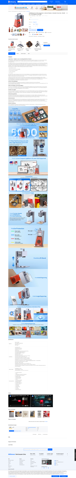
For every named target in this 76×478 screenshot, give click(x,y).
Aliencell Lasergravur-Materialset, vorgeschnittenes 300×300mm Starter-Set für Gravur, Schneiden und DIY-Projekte (29, 49)
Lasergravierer (28, 11)
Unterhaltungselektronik (14, 11)
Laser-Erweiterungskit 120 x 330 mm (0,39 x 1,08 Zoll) (20, 49)
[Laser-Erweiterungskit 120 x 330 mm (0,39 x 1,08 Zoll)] (20, 44)
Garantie (9, 463)
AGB (31, 460)
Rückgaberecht (32, 461)
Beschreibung (12, 53)
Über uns (9, 461)
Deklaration (31, 463)
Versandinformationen (22, 460)
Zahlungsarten (21, 461)
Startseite (9, 11)
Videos (17, 53)
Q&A (29, 53)
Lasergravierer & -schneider (21, 11)
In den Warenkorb (32, 30)
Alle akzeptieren (55, 476)
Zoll (30, 464)
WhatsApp (57, 460)
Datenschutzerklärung (61, 474)
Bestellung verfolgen (11, 460)
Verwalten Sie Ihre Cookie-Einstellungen (33, 466)
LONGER (40, 15)
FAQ (8, 464)
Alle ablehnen (64, 476)
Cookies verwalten (12, 476)
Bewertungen (33, 15)
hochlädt (46, 421)
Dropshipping (21, 463)
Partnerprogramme (21, 464)
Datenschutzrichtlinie (33, 462)
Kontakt (9, 462)
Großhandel (20, 462)
